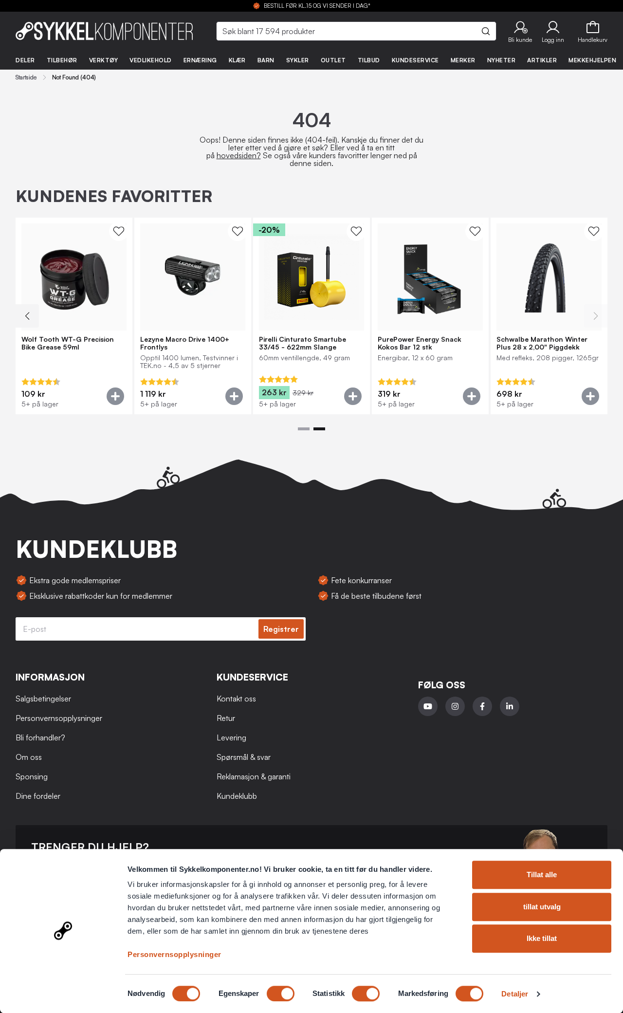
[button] (520, 31)
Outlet (333, 60)
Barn (266, 60)
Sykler (297, 60)
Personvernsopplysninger (174, 954)
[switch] (280, 993)
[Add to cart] (115, 396)
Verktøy (103, 60)
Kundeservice (415, 60)
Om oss (29, 757)
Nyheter (501, 60)
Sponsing (32, 776)
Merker (463, 60)
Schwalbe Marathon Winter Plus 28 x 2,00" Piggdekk (541, 343)
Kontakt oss (236, 698)
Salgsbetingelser (43, 698)
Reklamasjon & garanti (254, 776)
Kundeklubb (237, 796)
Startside (26, 77)
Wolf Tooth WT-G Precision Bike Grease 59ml (67, 343)
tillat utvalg (542, 906)
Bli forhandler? (40, 737)
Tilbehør (62, 60)
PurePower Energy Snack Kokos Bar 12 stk (419, 343)
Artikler (542, 60)
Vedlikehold (150, 60)
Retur (226, 718)
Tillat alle (542, 874)
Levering (231, 737)
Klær (237, 60)
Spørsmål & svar (244, 757)
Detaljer (514, 994)
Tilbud (369, 60)
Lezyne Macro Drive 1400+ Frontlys (184, 343)
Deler (25, 60)
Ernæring (200, 60)
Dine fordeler (38, 796)
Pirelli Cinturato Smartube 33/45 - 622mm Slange (302, 343)
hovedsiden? (239, 155)
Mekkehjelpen (592, 60)
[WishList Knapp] (118, 231)
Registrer (281, 629)
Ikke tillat (542, 938)
